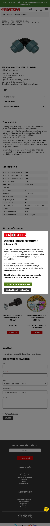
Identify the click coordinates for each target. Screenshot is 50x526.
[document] (25, 262)
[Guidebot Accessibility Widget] (46, 509)
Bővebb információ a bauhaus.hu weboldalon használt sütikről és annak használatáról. (23, 276)
